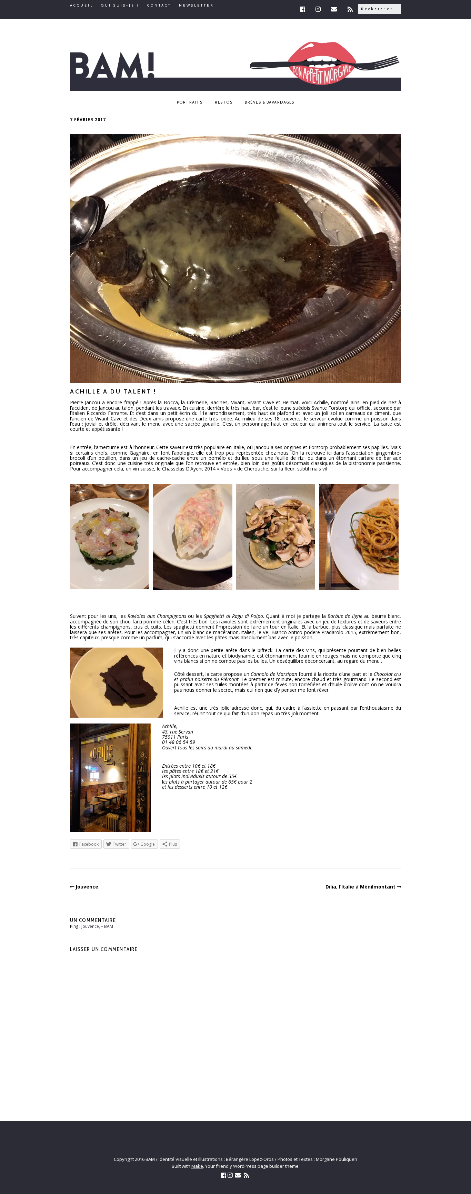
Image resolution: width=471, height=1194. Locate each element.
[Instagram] (318, 9)
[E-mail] (335, 9)
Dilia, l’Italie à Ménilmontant (360, 886)
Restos (223, 102)
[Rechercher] (379, 8)
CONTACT (159, 5)
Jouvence (87, 886)
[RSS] (351, 9)
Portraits (190, 102)
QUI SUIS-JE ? (120, 5)
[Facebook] (305, 9)
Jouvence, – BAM (97, 926)
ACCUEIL (81, 5)
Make (197, 1166)
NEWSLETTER (196, 5)
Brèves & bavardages (269, 102)
